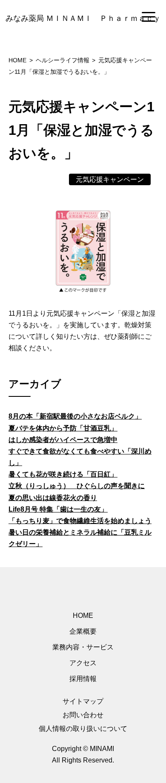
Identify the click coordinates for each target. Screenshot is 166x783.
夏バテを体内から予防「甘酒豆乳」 (63, 428)
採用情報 (83, 678)
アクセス (83, 663)
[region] (83, 17)
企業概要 (83, 631)
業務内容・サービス (83, 647)
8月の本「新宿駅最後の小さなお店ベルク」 (75, 416)
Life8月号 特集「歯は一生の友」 (58, 509)
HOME (83, 615)
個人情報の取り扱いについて (83, 728)
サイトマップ (83, 701)
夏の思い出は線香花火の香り (53, 497)
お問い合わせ (83, 715)
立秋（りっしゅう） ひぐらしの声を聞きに (77, 485)
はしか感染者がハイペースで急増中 (63, 439)
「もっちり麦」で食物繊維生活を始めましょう (80, 520)
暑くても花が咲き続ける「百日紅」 (63, 474)
